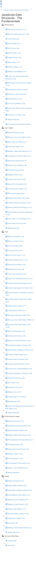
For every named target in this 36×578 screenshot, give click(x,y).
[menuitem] (1, 4)
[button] (1, 2)
